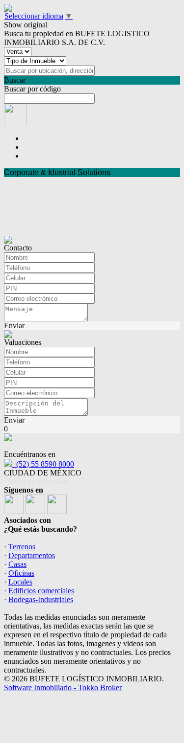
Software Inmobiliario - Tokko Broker (63, 687)
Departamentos (31, 555)
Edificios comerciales (41, 590)
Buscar (15, 80)
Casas (17, 564)
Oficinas (21, 573)
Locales (20, 582)
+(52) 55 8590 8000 (43, 464)
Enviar (14, 325)
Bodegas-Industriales (40, 599)
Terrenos (21, 546)
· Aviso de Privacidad (36, 481)
